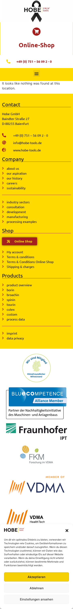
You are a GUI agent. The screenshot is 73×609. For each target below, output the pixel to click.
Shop (8, 230)
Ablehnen (37, 588)
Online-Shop (37, 45)
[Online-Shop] (36, 32)
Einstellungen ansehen (36, 599)
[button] (67, 531)
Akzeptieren (36, 577)
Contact (11, 104)
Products (12, 275)
